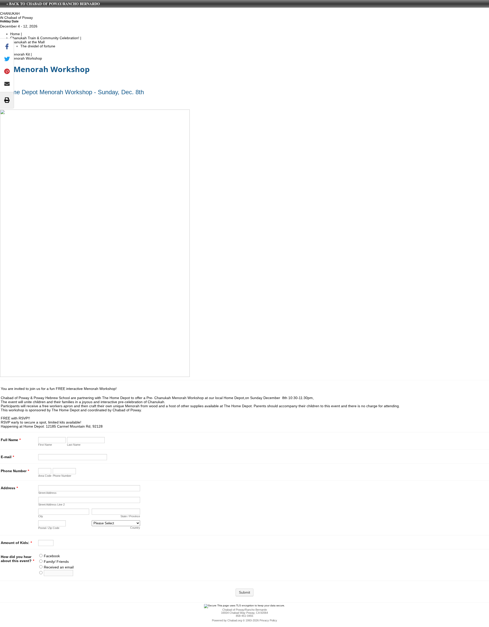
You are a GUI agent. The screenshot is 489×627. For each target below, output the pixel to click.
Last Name (73, 444)
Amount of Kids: (16, 543)
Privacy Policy (268, 620)
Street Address (47, 492)
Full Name (11, 440)
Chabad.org (234, 620)
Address (9, 488)
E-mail (7, 457)
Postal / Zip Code (48, 527)
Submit (244, 592)
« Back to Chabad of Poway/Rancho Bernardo (53, 3)
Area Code (44, 475)
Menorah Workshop (26, 58)
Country (135, 527)
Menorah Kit (20, 54)
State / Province (130, 516)
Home (15, 34)
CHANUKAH (10, 13)
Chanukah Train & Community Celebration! (44, 38)
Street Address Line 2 (51, 504)
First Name (45, 444)
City (40, 516)
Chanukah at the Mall (27, 42)
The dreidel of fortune (37, 46)
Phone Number (15, 471)
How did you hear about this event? (17, 559)
